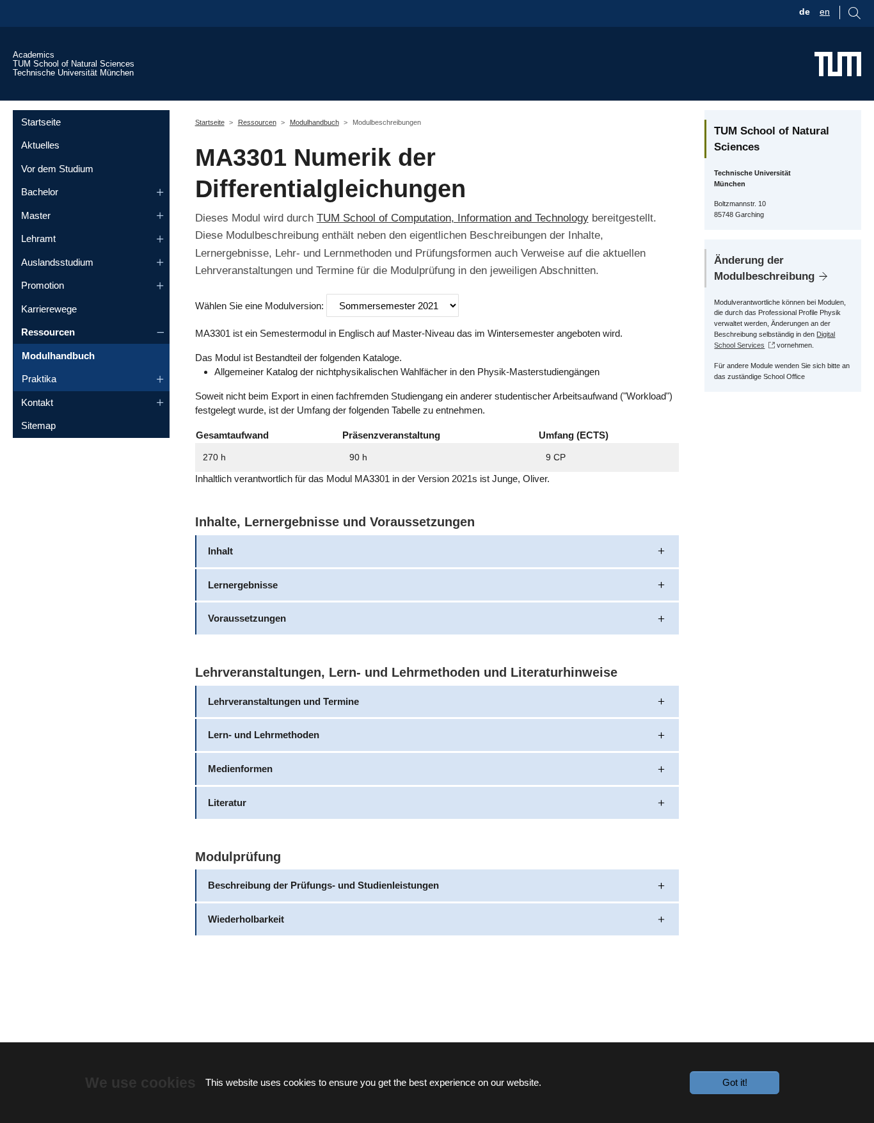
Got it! (734, 1082)
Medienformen (240, 768)
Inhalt (220, 550)
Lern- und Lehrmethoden (263, 734)
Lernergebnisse (243, 584)
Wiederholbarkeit (246, 919)
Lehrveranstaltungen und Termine (283, 701)
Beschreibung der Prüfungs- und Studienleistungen (323, 885)
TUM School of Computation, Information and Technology (453, 217)
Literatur (227, 802)
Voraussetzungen (247, 618)
